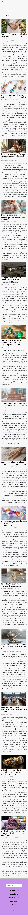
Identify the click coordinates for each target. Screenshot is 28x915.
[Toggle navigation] (4, 2)
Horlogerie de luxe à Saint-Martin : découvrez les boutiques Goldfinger (12, 279)
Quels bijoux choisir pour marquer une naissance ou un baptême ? (13, 217)
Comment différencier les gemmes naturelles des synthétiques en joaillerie (11, 342)
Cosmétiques (14, 890)
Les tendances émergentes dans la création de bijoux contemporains (14, 523)
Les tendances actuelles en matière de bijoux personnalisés (14, 96)
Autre (14, 904)
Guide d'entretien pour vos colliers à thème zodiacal (12, 585)
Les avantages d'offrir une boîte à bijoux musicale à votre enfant (14, 404)
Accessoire (14, 901)
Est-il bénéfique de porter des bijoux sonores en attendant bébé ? (13, 156)
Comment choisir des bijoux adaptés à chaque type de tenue (14, 463)
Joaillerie (14, 894)
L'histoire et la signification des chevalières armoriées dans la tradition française (14, 772)
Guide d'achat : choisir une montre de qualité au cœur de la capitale (14, 709)
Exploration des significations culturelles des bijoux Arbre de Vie (13, 646)
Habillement (14, 897)
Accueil (3, 10)
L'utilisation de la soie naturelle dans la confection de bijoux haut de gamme (14, 833)
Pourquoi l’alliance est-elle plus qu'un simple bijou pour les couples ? (14, 36)
